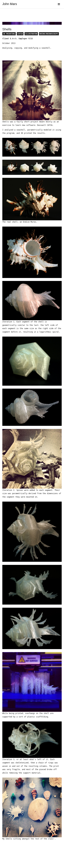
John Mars (9, 4)
